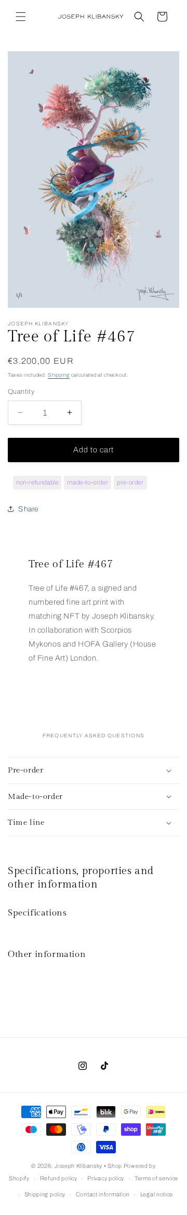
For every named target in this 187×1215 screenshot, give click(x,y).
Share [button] (28, 509)
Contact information (103, 1194)
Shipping (59, 375)
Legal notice (156, 1194)
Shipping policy (45, 1194)
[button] (20, 16)
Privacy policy (105, 1178)
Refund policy (58, 1178)
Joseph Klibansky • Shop (88, 1166)
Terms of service (156, 1178)
